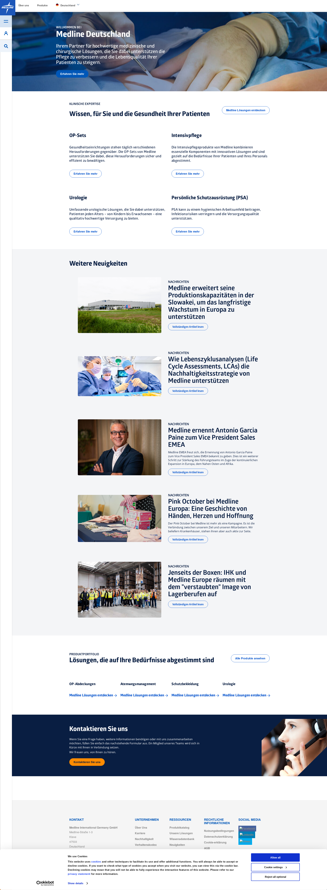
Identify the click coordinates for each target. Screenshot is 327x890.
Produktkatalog (179, 827)
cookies (96, 861)
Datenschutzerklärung (218, 836)
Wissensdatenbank (181, 839)
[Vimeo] (245, 841)
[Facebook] (247, 829)
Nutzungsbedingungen (219, 831)
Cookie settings (273, 867)
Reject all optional (275, 876)
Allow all (275, 857)
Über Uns (141, 827)
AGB (207, 848)
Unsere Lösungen (181, 833)
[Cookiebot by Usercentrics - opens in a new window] (45, 883)
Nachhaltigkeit (144, 839)
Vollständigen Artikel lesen (188, 327)
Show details (75, 883)
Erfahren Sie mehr (72, 74)
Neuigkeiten (177, 845)
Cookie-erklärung (215, 842)
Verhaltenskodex (146, 845)
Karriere (140, 833)
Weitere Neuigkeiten (98, 263)
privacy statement (79, 873)
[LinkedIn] (246, 834)
